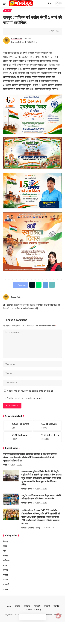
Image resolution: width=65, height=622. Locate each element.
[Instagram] (60, 297)
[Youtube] (47, 436)
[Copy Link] (30, 31)
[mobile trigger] (6, 3)
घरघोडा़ (24, 489)
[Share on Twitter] (15, 31)
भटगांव (5, 579)
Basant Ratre (16, 39)
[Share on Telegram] (25, 31)
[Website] (49, 297)
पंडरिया (5, 575)
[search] (44, 3)
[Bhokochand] (21, 3)
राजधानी (6, 584)
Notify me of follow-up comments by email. (30, 390)
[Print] (34, 31)
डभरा (5, 565)
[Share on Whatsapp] (20, 31)
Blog (7, 11)
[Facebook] (53, 297)
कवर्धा (5, 465)
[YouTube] (57, 297)
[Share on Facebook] (10, 31)
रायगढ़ (30, 489)
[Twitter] (47, 425)
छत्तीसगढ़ (31, 528)
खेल (4, 551)
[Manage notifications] (58, 615)
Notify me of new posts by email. (24, 397)
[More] (39, 31)
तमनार (5, 570)
